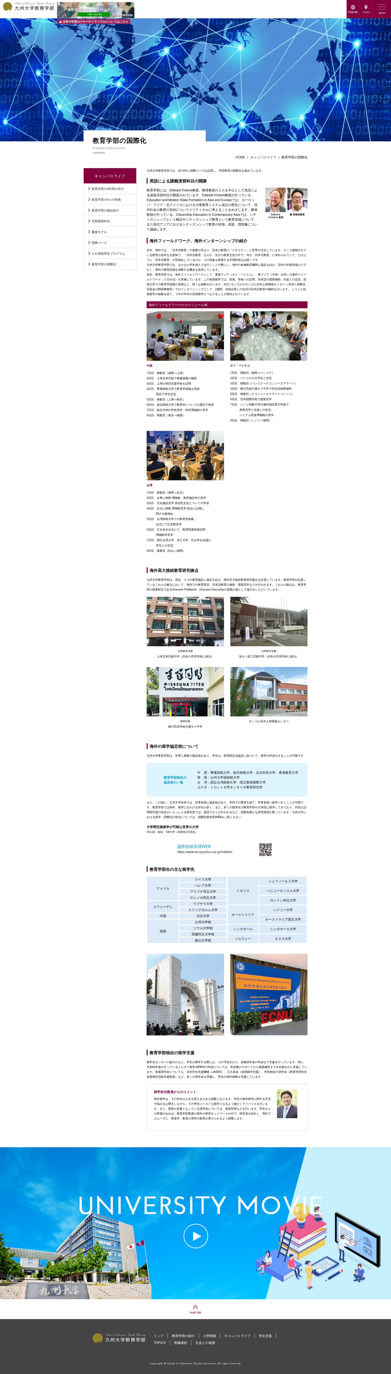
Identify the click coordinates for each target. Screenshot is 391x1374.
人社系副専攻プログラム (108, 253)
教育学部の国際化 (104, 264)
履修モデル (99, 232)
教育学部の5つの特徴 (106, 199)
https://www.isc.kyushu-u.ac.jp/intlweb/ (204, 851)
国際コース (99, 242)
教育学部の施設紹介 (105, 210)
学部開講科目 (101, 221)
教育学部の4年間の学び (108, 188)
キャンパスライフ (109, 175)
